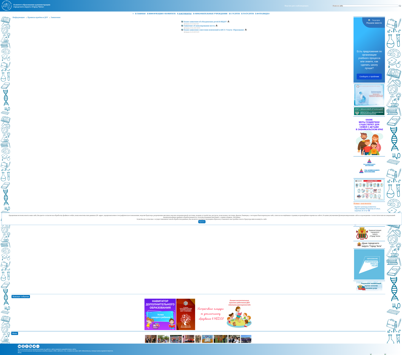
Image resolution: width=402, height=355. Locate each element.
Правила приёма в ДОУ (38, 17)
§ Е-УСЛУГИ (234, 14)
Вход (19, 352)
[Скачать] (228, 22)
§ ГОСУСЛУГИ (247, 14)
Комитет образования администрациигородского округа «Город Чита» (31, 6)
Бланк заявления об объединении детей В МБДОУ (205, 22)
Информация (19, 17)
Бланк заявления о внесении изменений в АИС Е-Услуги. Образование (214, 30)
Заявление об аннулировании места (199, 26)
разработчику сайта (69, 349)
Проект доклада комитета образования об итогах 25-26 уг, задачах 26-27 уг (367, 209)
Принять (202, 222)
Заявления (55, 17)
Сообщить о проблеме (369, 77)
